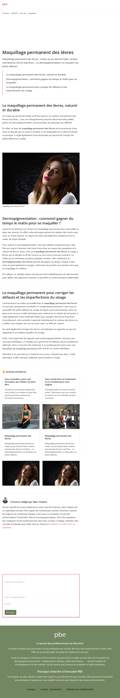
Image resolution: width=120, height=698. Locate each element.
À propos (31, 689)
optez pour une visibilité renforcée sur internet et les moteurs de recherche (68, 680)
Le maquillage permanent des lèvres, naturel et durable (36, 74)
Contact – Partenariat (51, 689)
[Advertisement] (41, 32)
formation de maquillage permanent (20, 348)
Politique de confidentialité (79, 689)
